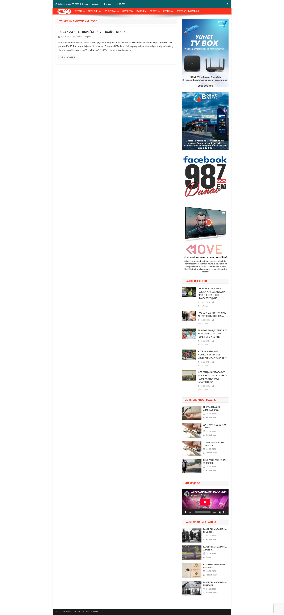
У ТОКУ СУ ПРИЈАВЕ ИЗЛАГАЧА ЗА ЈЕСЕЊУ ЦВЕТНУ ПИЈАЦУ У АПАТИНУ (212, 354)
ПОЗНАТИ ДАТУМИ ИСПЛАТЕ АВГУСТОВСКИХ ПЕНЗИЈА (212, 314)
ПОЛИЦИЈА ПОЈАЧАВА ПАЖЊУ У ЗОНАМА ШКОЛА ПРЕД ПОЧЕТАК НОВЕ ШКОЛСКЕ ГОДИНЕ (211, 293)
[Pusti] (185, 512)
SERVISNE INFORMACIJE (188, 11)
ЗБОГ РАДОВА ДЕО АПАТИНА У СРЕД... (211, 408)
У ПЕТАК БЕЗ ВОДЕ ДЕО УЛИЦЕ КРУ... (213, 443)
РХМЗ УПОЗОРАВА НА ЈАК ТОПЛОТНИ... (214, 461)
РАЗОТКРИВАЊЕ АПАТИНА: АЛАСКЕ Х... (215, 548)
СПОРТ (153, 11)
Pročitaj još (69, 57)
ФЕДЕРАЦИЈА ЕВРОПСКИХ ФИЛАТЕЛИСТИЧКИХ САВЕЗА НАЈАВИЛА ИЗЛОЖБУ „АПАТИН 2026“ (212, 377)
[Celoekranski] (224, 512)
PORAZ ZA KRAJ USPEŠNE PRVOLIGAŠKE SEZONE (92, 32)
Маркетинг (96, 4)
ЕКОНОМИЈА (94, 11)
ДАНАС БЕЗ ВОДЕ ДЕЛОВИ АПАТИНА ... (214, 426)
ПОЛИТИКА (110, 11)
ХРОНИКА (168, 11)
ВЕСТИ (78, 11)
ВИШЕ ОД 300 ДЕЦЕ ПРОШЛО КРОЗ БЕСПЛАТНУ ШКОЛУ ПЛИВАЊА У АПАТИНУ (212, 333)
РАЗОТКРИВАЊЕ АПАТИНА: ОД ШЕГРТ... (215, 566)
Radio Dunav (203, 306)
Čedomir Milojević (83, 37)
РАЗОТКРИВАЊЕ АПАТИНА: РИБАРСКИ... (215, 583)
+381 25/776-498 (121, 4)
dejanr (208, 557)
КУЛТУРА (141, 11)
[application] (205, 502)
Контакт (107, 4)
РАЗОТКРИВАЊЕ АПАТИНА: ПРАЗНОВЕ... (215, 530)
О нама (85, 4)
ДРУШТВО (127, 11)
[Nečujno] (219, 512)
